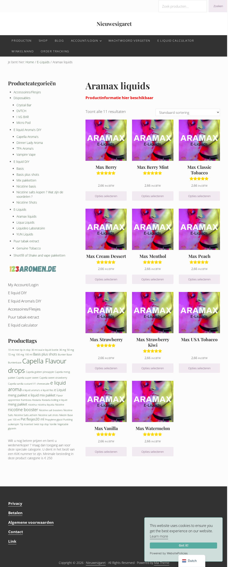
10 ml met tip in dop (19, 349)
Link (12, 541)
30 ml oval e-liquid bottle (44, 349)
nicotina (32, 404)
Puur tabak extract (26, 241)
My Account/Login (23, 284)
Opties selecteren (106, 196)
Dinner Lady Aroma (29, 143)
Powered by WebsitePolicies (169, 553)
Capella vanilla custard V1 (22, 383)
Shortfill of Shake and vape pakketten (39, 255)
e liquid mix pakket (41, 395)
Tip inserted (26, 424)
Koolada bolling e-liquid (54, 400)
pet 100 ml (14, 419)
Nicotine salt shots (48, 415)
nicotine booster (23, 409)
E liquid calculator (23, 325)
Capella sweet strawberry (53, 377)
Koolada (36, 400)
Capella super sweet (27, 377)
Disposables (22, 98)
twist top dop (41, 424)
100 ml (28, 354)
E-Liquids (43, 62)
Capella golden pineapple (40, 371)
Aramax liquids (26, 216)
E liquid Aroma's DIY (27, 130)
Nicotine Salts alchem (25, 415)
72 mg (11, 354)
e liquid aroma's (31, 390)
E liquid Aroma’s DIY (24, 301)
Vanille (53, 424)
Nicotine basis (26, 186)
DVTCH (21, 111)
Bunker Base (65, 354)
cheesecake (43, 383)
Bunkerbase (14, 362)
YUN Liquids (24, 234)
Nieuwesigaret (114, 23)
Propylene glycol (53, 419)
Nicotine (59, 404)
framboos (26, 400)
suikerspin (13, 424)
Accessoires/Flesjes (27, 92)
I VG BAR (22, 117)
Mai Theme (161, 563)
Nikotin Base (66, 415)
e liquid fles (47, 390)
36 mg (62, 349)
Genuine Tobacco (28, 248)
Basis (20, 168)
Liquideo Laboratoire (30, 228)
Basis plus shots (27, 174)
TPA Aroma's (25, 148)
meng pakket (17, 404)
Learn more (159, 536)
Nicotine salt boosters (51, 410)
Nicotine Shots (26, 202)
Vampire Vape (26, 154)
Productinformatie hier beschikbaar (119, 97)
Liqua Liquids (25, 222)
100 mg (20, 354)
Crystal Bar (23, 105)
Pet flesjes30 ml (32, 419)
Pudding (68, 419)
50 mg (70, 349)
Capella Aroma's (27, 137)
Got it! (183, 545)
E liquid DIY (21, 161)
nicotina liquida (46, 404)
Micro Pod (23, 122)
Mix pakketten (26, 180)
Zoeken (218, 6)
